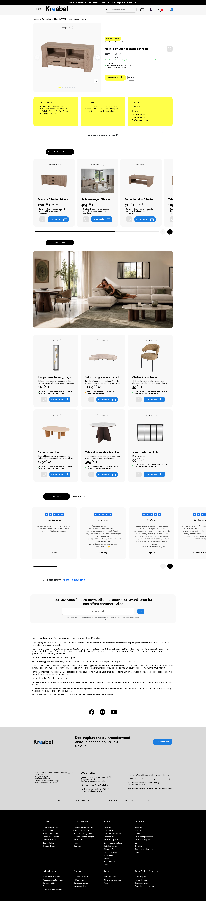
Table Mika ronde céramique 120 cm (103, 452)
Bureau (77, 871)
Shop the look (60, 242)
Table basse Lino (48, 452)
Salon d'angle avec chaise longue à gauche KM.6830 (103, 377)
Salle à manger (81, 821)
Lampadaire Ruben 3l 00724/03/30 (56, 377)
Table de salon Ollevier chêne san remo (141, 199)
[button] (59, 87)
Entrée (107, 871)
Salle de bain (49, 871)
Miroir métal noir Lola (145, 452)
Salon (107, 821)
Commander (112, 77)
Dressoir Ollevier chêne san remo (54, 199)
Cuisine (46, 821)
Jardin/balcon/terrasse (146, 871)
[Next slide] (97, 57)
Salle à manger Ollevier (95, 199)
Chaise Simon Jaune (144, 377)
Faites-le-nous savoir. (75, 579)
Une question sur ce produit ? (103, 135)
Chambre (139, 821)
